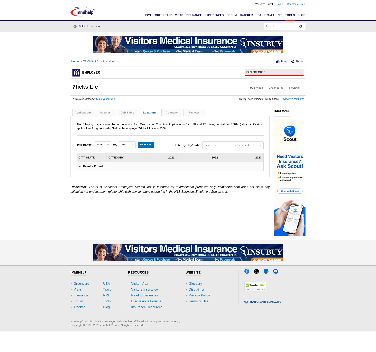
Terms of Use (198, 301)
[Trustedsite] (255, 290)
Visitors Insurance (144, 289)
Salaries (105, 112)
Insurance (194, 15)
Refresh (146, 144)
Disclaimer (196, 289)
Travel (269, 15)
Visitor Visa (139, 283)
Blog (301, 15)
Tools (290, 15)
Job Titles (127, 112)
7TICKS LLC (91, 61)
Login (280, 4)
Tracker (246, 15)
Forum (232, 15)
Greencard (163, 15)
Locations (149, 112)
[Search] (301, 26)
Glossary (195, 283)
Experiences (214, 15)
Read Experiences (144, 295)
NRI (280, 15)
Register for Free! (296, 4)
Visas (179, 15)
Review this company (292, 99)
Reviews (194, 112)
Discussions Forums (146, 301)
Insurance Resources (147, 307)
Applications (83, 112)
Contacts (172, 112)
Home (148, 15)
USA (258, 15)
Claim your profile (105, 99)
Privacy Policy (199, 295)
